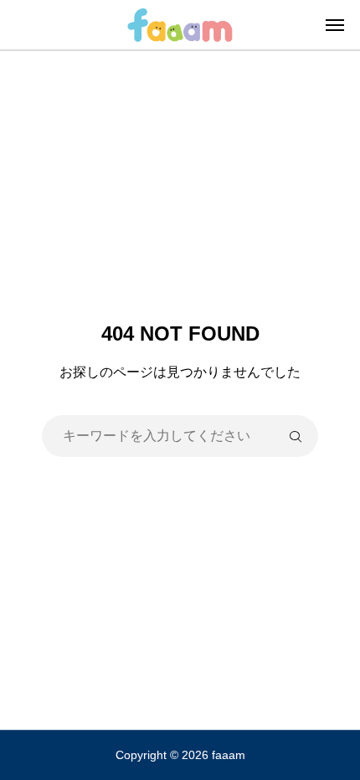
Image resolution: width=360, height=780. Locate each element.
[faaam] (179, 24)
